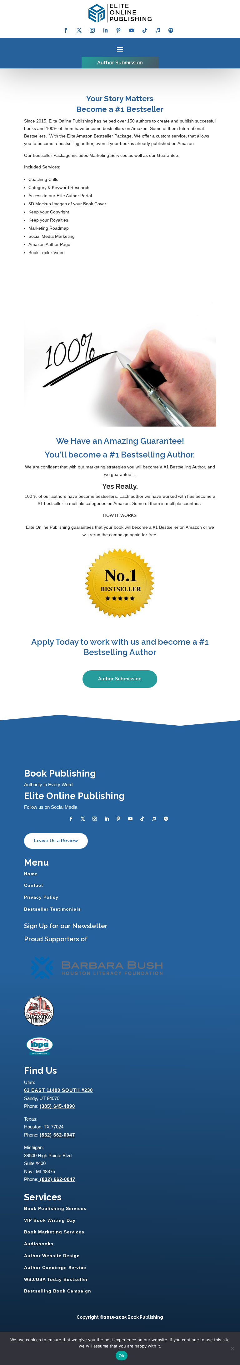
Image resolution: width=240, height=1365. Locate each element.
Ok (121, 1355)
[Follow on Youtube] (132, 30)
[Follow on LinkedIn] (105, 30)
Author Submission (120, 63)
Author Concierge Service (55, 1267)
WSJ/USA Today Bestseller (56, 1279)
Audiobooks (38, 1243)
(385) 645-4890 (57, 1106)
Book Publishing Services (55, 1208)
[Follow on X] (79, 30)
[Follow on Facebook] (66, 30)
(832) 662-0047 (57, 1135)
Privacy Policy (41, 897)
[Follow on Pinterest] (118, 30)
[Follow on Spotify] (171, 30)
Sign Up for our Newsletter (66, 926)
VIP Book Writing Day (50, 1220)
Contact (33, 885)
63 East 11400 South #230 (58, 1090)
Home (31, 873)
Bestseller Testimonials (52, 909)
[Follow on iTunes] (158, 30)
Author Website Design (52, 1255)
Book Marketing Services (54, 1231)
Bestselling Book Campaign (57, 1290)
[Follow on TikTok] (145, 30)
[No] (232, 1348)
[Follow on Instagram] (92, 30)
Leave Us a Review (56, 840)
